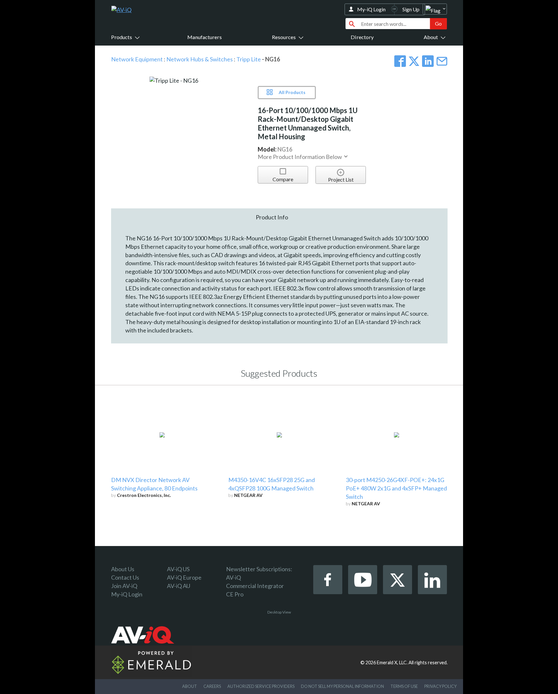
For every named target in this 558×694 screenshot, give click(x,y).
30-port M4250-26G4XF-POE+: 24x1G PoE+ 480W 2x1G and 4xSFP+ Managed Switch (396, 488)
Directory (362, 37)
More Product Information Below (300, 156)
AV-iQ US (178, 569)
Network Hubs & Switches (199, 59)
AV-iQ (233, 577)
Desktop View (279, 612)
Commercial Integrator (255, 585)
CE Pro (234, 594)
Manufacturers (204, 37)
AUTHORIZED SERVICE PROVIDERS (260, 686)
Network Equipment (137, 59)
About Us (122, 569)
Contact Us (125, 577)
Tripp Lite (248, 59)
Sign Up (410, 9)
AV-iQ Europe (184, 577)
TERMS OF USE (404, 686)
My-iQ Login (371, 9)
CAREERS (212, 686)
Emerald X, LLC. (392, 662)
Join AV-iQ (124, 585)
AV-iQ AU (178, 585)
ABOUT (189, 686)
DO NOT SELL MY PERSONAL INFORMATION (342, 686)
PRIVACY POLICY (440, 686)
